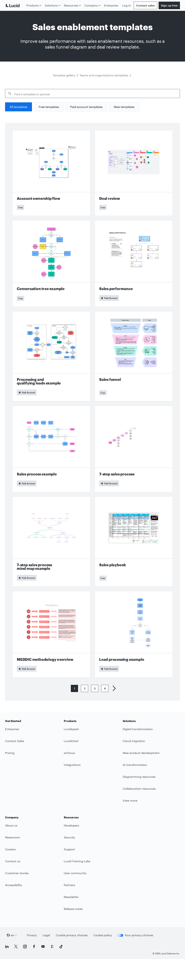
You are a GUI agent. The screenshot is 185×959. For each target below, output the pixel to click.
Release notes (73, 908)
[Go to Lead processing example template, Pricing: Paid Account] (134, 634)
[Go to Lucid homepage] (15, 5)
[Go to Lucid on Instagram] (25, 946)
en (12, 935)
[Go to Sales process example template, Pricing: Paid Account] (51, 449)
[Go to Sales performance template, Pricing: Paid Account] (134, 263)
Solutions (51, 5)
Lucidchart (71, 741)
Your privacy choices (139, 935)
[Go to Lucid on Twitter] (16, 946)
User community (75, 873)
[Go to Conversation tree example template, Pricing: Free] (51, 263)
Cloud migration (134, 741)
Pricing (9, 752)
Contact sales (145, 5)
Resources (71, 5)
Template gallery (64, 75)
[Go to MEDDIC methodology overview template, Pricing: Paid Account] (51, 634)
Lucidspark (71, 729)
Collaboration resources (139, 788)
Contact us (12, 861)
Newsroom (12, 837)
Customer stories (17, 873)
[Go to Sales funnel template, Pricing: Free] (134, 356)
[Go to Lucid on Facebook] (34, 946)
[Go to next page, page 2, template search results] (113, 688)
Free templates (49, 106)
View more (130, 800)
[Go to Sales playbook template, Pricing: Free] (134, 542)
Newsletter (71, 897)
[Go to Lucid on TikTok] (61, 946)
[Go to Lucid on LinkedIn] (7, 946)
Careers (10, 849)
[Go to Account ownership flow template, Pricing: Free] (51, 173)
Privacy (32, 935)
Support (69, 849)
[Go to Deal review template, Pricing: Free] (134, 173)
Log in (126, 5)
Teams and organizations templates (103, 75)
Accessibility (13, 885)
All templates (18, 106)
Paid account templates (86, 106)
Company (91, 5)
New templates (124, 106)
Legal (46, 935)
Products (32, 5)
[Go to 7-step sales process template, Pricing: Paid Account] (134, 449)
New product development (141, 752)
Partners (69, 885)
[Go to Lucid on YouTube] (43, 946)
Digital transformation (138, 729)
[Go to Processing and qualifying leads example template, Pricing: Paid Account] (51, 356)
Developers (71, 825)
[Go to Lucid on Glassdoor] (52, 946)
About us (11, 825)
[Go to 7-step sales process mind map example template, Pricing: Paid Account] (51, 542)
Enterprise (111, 5)
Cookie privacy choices (72, 935)
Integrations (72, 764)
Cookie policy (102, 935)
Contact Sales (14, 741)
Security (69, 837)
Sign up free (169, 5)
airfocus (69, 752)
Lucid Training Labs (77, 861)
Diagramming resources (139, 776)
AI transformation (135, 764)
